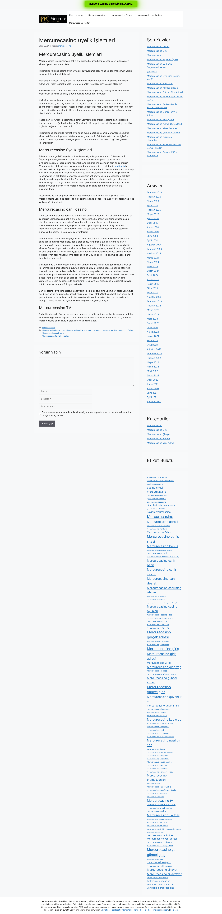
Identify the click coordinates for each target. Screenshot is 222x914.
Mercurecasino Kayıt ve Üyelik (162, 59)
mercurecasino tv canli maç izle (159, 808)
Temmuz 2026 (154, 192)
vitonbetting (127, 910)
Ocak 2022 (152, 379)
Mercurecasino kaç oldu (164, 719)
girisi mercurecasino (156, 498)
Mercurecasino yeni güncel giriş (162, 852)
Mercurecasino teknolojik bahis (55, 336)
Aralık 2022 (153, 332)
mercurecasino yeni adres (160, 835)
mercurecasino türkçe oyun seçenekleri (159, 819)
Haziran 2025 (154, 210)
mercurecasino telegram (157, 793)
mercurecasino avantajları (157, 529)
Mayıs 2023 (153, 310)
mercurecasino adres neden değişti (158, 526)
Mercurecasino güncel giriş (159, 689)
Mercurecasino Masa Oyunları (162, 128)
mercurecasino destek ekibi (158, 625)
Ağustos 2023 (154, 297)
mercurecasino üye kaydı (155, 859)
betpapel (174, 910)
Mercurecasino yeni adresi (162, 838)
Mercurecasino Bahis (159, 532)
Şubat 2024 (153, 271)
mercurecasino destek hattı (158, 628)
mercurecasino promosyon (158, 768)
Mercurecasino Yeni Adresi (150, 15)
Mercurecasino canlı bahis (53, 333)
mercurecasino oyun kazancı (156, 749)
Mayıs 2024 (153, 257)
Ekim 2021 (152, 393)
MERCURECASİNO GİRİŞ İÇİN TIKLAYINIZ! (111, 4)
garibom (165, 910)
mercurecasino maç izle (158, 726)
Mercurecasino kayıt (157, 715)
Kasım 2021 (153, 388)
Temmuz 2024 (154, 249)
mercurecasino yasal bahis (155, 832)
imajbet (156, 910)
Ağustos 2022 (154, 349)
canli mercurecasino (155, 484)
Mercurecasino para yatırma (158, 759)
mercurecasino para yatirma (158, 755)
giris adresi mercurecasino (157, 495)
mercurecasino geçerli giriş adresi (158, 641)
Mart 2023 (152, 318)
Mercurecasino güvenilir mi (164, 699)
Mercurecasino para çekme (159, 762)
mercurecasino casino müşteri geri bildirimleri (162, 603)
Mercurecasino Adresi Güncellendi (164, 124)
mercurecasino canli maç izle (163, 556)
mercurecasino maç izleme (158, 730)
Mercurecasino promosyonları (100, 330)
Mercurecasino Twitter (79, 23)
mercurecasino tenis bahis (155, 797)
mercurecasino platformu (157, 765)
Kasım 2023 (153, 284)
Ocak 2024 (152, 275)
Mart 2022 (152, 371)
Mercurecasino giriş (163, 649)
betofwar (106, 910)
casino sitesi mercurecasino (156, 489)
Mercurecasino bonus (162, 546)
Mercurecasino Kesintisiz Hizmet (160, 724)
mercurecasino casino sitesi (159, 615)
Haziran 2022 (154, 358)
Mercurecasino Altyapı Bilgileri (162, 88)
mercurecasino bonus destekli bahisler (159, 550)
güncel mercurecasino (156, 508)
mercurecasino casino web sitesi (160, 618)
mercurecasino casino (156, 599)
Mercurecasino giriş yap (76, 330)
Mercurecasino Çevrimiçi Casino (163, 132)
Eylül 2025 (152, 205)
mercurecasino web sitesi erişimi (157, 826)
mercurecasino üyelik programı (159, 866)
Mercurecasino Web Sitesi (157, 822)
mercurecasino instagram (158, 709)
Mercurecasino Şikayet (122, 15)
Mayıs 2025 (153, 214)
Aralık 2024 (153, 227)
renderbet (138, 910)
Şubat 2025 (153, 218)
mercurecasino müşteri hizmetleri (160, 737)
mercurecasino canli (157, 553)
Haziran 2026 (154, 196)
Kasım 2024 (153, 231)
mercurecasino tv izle (156, 811)
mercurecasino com (157, 621)
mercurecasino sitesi (153, 784)
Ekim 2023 (152, 288)
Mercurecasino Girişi (159, 662)
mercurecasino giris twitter (158, 645)
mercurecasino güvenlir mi (163, 705)
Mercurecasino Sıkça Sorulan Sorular (161, 790)
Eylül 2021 (152, 397)
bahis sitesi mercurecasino (160, 480)
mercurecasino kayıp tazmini (156, 712)
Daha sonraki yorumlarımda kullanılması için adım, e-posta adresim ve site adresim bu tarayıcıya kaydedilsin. (86, 414)
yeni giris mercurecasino (160, 887)
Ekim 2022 (152, 340)
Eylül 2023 (152, 292)
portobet (116, 910)
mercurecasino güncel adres (161, 674)
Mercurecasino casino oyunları (162, 609)
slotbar (148, 910)
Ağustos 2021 (154, 401)
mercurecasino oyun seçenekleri (160, 752)
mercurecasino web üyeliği (155, 829)
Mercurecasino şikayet (162, 869)
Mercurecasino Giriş (97, 15)
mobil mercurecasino (157, 877)
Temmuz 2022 (154, 353)
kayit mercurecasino (159, 511)
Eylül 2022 (152, 345)
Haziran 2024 (154, 253)
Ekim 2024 (152, 236)
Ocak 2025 (152, 223)
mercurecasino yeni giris (159, 842)
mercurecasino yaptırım (173, 829)
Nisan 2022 (153, 366)
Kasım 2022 (153, 336)
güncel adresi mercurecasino (161, 505)
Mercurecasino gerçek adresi (159, 634)
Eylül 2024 (152, 240)
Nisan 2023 (153, 314)
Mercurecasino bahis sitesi (53, 330)
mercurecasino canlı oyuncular (157, 596)
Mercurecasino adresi (162, 522)
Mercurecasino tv (160, 800)
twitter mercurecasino (158, 881)
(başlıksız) (152, 71)
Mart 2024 (152, 266)
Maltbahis (120, 166)
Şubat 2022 (153, 375)
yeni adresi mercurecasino (160, 884)
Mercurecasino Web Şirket (160, 119)
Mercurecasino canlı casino (161, 572)
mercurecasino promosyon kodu (160, 772)
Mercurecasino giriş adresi (161, 656)
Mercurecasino (76, 15)
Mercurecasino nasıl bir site (164, 743)
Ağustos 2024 (154, 244)
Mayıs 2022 (153, 362)
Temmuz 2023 (154, 301)
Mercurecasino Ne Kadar (160, 83)
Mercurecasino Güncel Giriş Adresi (165, 92)
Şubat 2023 (153, 323)
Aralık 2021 (152, 384)
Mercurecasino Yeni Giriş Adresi (160, 846)
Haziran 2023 (154, 305)
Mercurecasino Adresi (158, 46)
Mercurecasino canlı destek (161, 581)
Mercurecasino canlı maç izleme (164, 590)
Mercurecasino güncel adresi (162, 680)
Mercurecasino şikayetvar (164, 874)
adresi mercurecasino (157, 477)
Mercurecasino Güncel (157, 671)
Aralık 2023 (153, 279)
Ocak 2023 (152, 327)
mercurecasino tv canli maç (161, 804)
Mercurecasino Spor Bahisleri (160, 787)
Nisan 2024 (153, 262)
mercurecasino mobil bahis (158, 733)
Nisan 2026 (153, 201)
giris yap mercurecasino (156, 502)
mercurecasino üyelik (159, 862)
